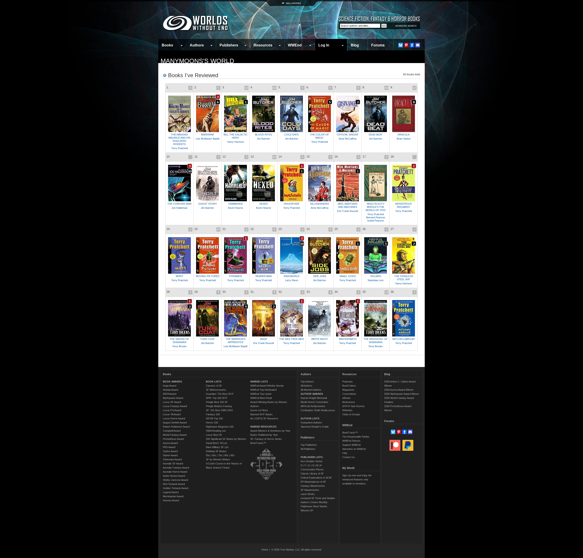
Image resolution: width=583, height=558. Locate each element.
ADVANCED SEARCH (406, 26)
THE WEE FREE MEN (291, 339)
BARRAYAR (207, 134)
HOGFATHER (291, 203)
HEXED (263, 203)
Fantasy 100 (213, 414)
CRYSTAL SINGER (347, 134)
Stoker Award (170, 455)
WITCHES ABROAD (403, 339)
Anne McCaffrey (348, 138)
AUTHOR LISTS (310, 418)
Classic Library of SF (312, 473)
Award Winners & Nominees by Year (270, 430)
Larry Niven (291, 280)
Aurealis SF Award (173, 463)
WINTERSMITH (347, 339)
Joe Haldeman (179, 207)
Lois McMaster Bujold (207, 138)
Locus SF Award (172, 402)
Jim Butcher (263, 138)
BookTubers (349, 385)
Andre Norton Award (174, 475)
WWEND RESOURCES (263, 426)
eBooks (346, 398)
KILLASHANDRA (319, 203)
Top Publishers (309, 444)
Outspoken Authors (311, 422)
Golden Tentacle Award (175, 488)
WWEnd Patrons (351, 440)
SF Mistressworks (216, 389)
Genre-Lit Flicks (259, 410)
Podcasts (347, 381)
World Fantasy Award (175, 434)
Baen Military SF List (217, 447)
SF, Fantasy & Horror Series (266, 439)
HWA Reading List (216, 430)
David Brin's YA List (216, 443)
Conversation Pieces (312, 469)
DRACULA (403, 134)
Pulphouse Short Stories (314, 506)
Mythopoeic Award (173, 398)
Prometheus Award (173, 439)
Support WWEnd (351, 444)
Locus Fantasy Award (175, 406)
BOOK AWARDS (172, 381)
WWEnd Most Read (261, 398)
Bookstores (348, 402)
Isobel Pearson (375, 220)
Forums (378, 45)
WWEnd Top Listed (260, 393)
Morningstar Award (173, 496)
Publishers (229, 45)
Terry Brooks (179, 346)
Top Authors (307, 381)
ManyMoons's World (197, 60)
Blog (355, 45)
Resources (262, 45)
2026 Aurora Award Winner (399, 389)
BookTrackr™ (258, 443)
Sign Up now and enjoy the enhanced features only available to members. (357, 479)
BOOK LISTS (213, 381)
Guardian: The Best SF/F (220, 393)
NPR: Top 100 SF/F (217, 398)
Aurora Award (170, 443)
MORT (179, 276)
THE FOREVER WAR (179, 203)
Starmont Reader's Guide (315, 426)
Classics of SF (214, 385)
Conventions (349, 393)
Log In (323, 45)
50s (208, 455)
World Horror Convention (314, 402)
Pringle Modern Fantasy (219, 406)
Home (264, 549)
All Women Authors (311, 389)
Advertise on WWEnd (354, 449)
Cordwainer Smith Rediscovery (318, 410)
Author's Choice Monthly (314, 502)
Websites (347, 410)
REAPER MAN (264, 276)
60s (214, 455)
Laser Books (308, 494)
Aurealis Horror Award (175, 471)
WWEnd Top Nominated (263, 389)
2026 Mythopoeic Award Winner (401, 393)
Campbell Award (172, 430)
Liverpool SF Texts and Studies (318, 498)
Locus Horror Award (174, 418)
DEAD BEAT (375, 134)
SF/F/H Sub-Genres (353, 406)
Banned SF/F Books (261, 414)
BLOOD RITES (263, 134)
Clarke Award (170, 451)
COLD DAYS (291, 134)
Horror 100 (212, 422)
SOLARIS (375, 276)
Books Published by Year (264, 434)
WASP (263, 339)
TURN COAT (207, 339)
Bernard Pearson (375, 217)
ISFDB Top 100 (214, 418)
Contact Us (348, 457)
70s (220, 455)
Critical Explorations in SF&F (316, 477)
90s (232, 455)
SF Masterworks (310, 490)
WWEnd (295, 45)
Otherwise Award (172, 459)
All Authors (306, 385)
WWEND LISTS (259, 381)
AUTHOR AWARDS (312, 393)
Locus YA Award (172, 414)
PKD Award (169, 447)
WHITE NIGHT (319, 339)
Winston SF (307, 510)
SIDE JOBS (319, 276)
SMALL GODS (348, 276)
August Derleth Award (175, 422)
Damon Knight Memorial (314, 398)
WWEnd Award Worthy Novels (267, 385)
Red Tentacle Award (174, 484)
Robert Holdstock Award (176, 426)
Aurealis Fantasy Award (176, 467)
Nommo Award (171, 500)
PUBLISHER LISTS (312, 457)
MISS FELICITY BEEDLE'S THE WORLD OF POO (376, 206)
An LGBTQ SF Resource (264, 418)
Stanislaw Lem (376, 280)
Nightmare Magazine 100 (219, 426)
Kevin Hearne (235, 207)
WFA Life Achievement (313, 406)
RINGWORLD (291, 276)
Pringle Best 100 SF (217, 402)
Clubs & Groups (351, 414)
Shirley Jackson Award (175, 480)
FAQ (344, 453)
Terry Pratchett (179, 148)
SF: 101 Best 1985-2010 (219, 410)
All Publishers (308, 449)
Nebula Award (170, 389)
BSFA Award (169, 393)
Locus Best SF (214, 434)
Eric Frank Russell (347, 211)
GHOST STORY (207, 203)
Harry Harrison (235, 141)
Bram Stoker (404, 138)
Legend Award (171, 492)
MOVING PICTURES (207, 276)
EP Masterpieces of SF (313, 481)
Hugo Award (169, 385)
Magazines (348, 389)
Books (167, 45)
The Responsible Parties (355, 436)
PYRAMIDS (235, 276)
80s (226, 455)
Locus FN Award (172, 410)
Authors (197, 45)
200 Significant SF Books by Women (226, 439)
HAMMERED (235, 203)
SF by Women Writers (218, 459)
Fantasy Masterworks (313, 485)
